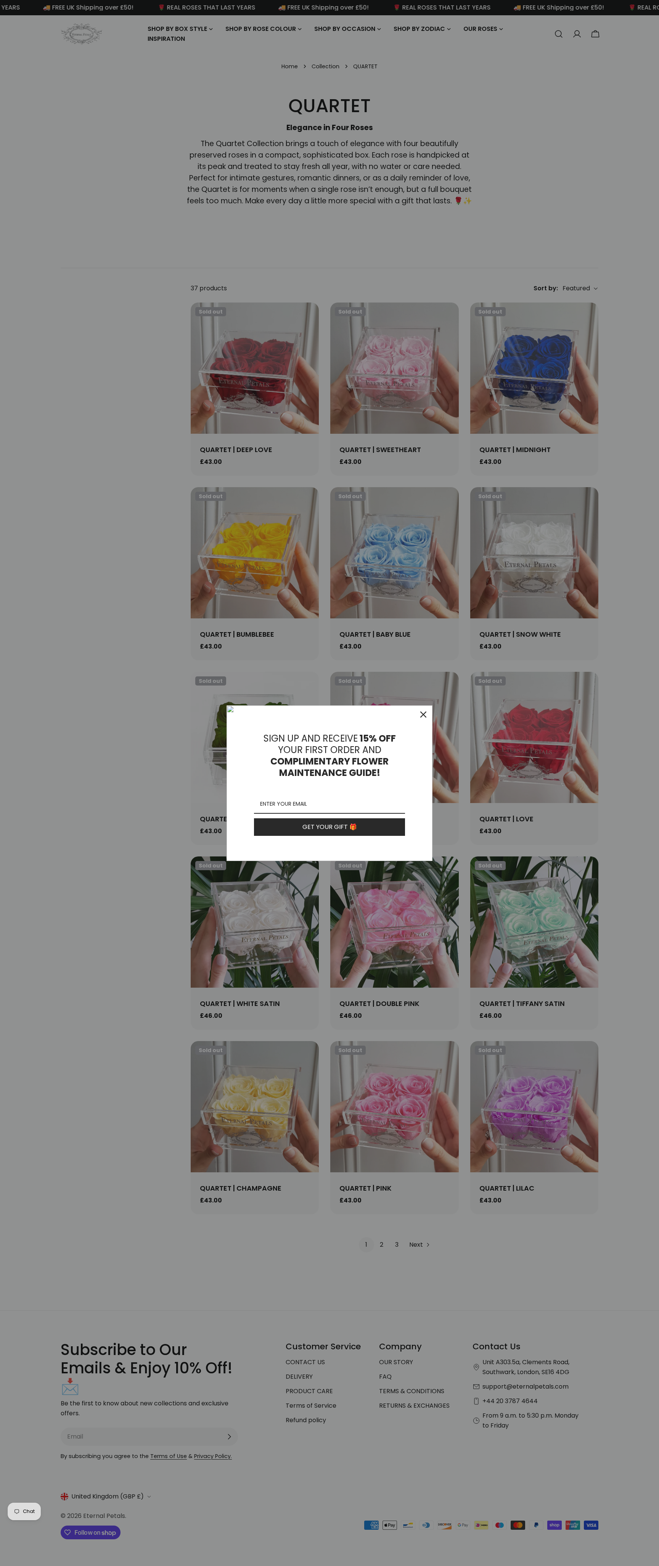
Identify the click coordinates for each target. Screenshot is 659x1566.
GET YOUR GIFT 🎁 (329, 826)
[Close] (423, 714)
